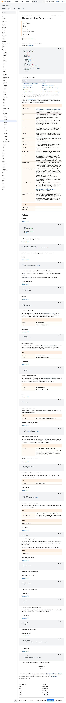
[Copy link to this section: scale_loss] (30, 593)
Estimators (25, 89)
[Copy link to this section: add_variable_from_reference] (41, 239)
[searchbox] (9, 12)
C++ (14, 8)
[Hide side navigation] (15, 700)
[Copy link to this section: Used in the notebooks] (36, 77)
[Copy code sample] (61, 48)
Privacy (24, 700)
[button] (8, 23)
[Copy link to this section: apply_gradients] (33, 281)
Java (19, 8)
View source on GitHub (29, 39)
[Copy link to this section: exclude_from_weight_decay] (40, 422)
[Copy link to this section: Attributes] (27, 205)
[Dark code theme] (59, 48)
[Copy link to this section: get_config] (29, 527)
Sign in (63, 1)
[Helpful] (59, 15)
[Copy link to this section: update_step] (30, 648)
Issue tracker (45, 686)
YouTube (21, 694)
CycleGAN (44, 83)
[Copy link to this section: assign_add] (29, 329)
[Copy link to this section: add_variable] (31, 218)
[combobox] (38, 1)
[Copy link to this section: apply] (26, 257)
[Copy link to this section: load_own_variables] (35, 557)
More (27, 1)
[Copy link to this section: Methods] (29, 215)
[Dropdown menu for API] (22, 1)
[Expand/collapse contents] (28, 22)
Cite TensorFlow (45, 694)
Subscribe (50, 700)
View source (24, 221)
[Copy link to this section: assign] (27, 297)
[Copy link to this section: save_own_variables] (35, 575)
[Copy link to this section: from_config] (30, 487)
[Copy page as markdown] (50, 18)
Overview (4, 8)
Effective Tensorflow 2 (28, 87)
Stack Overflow (45, 690)
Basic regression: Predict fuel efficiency (50, 87)
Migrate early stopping (27, 91)
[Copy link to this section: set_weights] (30, 615)
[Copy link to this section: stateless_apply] (33, 633)
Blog (20, 686)
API (20, 1)
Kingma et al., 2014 (31, 99)
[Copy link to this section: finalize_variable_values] (39, 459)
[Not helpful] (61, 15)
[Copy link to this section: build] (26, 394)
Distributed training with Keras (48, 85)
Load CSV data (45, 89)
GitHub (57, 1)
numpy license (54, 676)
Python (9, 8)
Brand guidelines (45, 692)
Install (16, 1)
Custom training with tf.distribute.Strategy (50, 91)
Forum (20, 688)
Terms (20, 700)
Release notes (45, 688)
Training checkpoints (27, 85)
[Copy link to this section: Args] (25, 106)
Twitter (20, 692)
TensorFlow (24, 14)
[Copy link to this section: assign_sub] (29, 361)
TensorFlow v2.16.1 (7, 5)
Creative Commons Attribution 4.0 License (54, 673)
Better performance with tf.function (30, 83)
